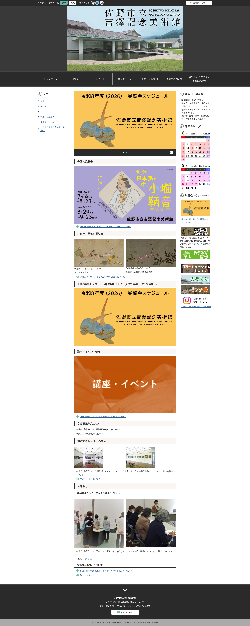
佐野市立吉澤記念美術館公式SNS (199, 79)
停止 (171, 152)
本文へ (43, 3)
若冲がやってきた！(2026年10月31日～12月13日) (103, 277)
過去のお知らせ (87, 575)
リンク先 (200, 244)
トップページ (51, 79)
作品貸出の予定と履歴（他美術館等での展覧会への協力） (106, 570)
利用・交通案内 (150, 79)
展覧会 (75, 79)
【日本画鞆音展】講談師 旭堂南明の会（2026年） (103, 416)
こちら (101, 434)
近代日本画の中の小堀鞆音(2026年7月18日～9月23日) (105, 226)
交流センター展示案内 (90, 479)
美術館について (174, 79)
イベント (100, 79)
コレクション (125, 79)
